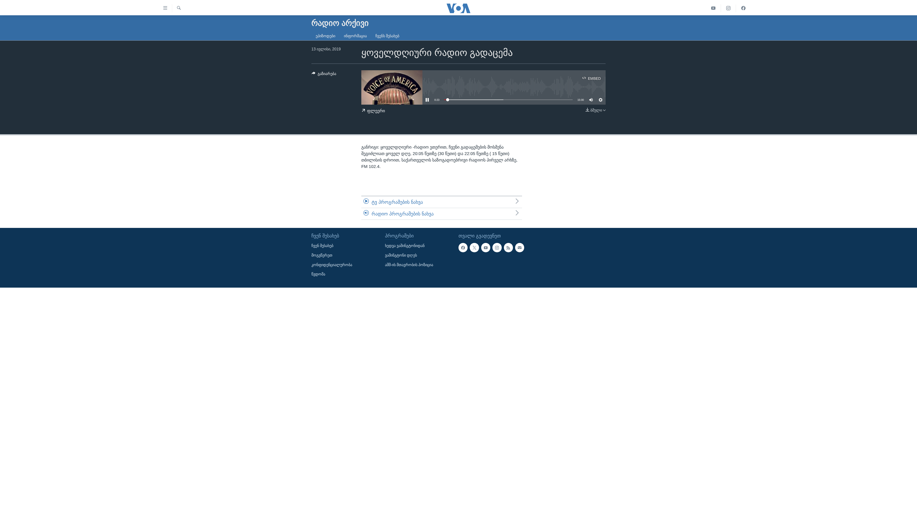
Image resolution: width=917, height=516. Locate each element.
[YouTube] (713, 8)
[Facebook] (743, 8)
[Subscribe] (519, 247)
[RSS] (508, 247)
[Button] (324, 75)
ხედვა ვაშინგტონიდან (405, 246)
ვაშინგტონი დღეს (401, 255)
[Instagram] (728, 8)
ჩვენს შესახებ (387, 36)
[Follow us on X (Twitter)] (474, 247)
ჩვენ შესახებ (322, 246)
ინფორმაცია (355, 36)
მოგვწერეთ (321, 255)
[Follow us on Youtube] (485, 247)
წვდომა (318, 274)
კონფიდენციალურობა (331, 265)
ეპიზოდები (325, 36)
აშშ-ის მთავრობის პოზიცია (409, 265)
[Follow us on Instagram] (496, 247)
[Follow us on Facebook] (463, 247)
